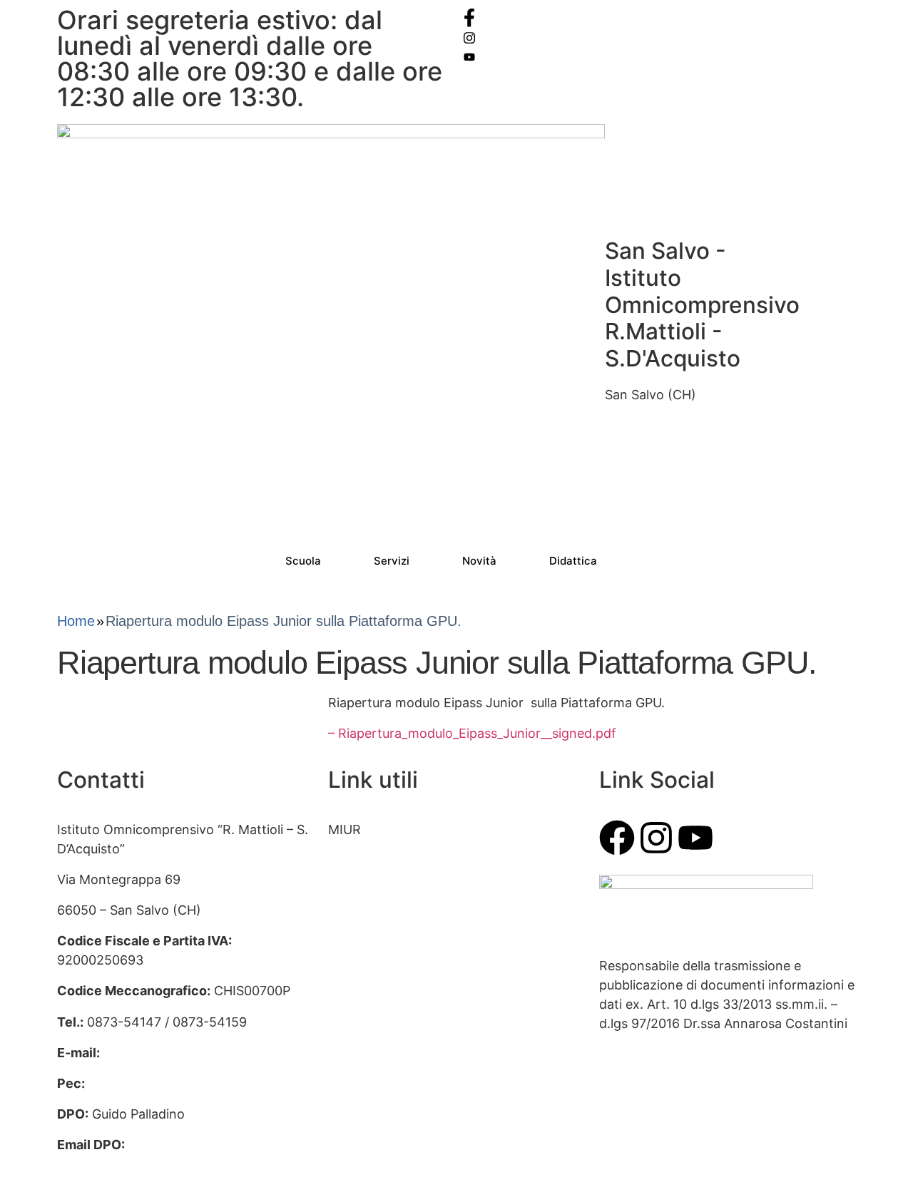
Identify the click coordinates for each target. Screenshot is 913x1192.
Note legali (360, 1075)
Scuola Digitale (372, 952)
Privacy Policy (370, 1014)
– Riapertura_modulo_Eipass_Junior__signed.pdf (472, 733)
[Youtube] (695, 838)
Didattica (573, 560)
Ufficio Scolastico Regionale (412, 890)
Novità (479, 560)
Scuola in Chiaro (377, 983)
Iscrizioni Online (376, 860)
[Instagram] (660, 36)
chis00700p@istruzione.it (180, 1052)
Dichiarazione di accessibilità (414, 1044)
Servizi (391, 560)
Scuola (303, 560)
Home (76, 621)
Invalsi (347, 921)
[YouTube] (660, 56)
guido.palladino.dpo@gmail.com (153, 1163)
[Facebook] (660, 17)
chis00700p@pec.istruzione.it (177, 1083)
